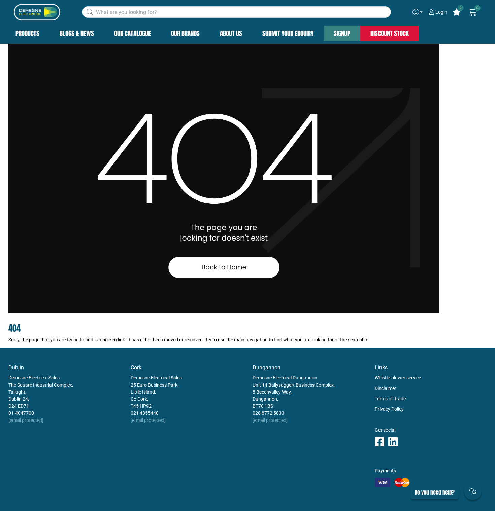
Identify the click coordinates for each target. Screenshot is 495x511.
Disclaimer (385, 388)
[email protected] (25, 420)
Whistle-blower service (398, 377)
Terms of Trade (390, 398)
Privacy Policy (389, 409)
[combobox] (236, 12)
